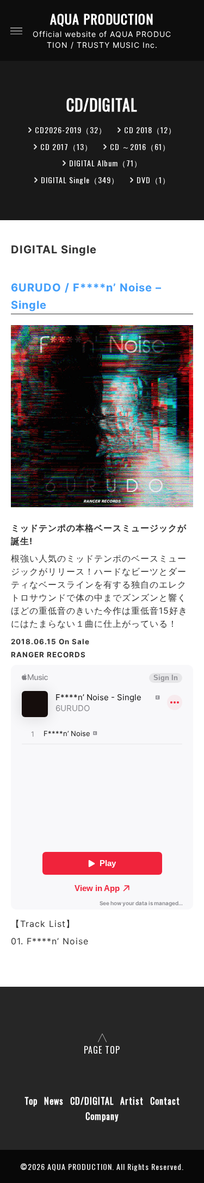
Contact (165, 1100)
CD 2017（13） (66, 146)
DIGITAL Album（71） (105, 163)
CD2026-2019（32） (71, 129)
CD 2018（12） (150, 129)
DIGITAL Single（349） (80, 179)
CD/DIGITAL (92, 1100)
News (54, 1100)
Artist (132, 1100)
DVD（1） (153, 179)
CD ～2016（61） (140, 146)
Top (31, 1100)
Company (102, 1116)
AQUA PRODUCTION (102, 19)
